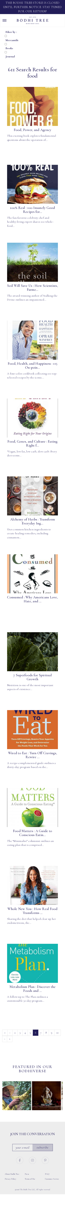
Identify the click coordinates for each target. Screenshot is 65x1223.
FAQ (47, 1174)
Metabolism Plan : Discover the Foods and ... (32, 989)
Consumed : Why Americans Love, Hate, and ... (32, 599)
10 (57, 1032)
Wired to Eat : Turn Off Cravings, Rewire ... (32, 755)
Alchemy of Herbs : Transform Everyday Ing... (32, 521)
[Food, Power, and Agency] (32, 106)
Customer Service (52, 1179)
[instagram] (33, 1160)
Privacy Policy (10, 1179)
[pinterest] (45, 1160)
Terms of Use (30, 1179)
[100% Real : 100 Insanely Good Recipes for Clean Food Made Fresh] (32, 184)
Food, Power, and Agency (32, 130)
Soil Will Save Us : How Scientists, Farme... (32, 287)
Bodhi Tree (32, 20)
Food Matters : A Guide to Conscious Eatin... (32, 833)
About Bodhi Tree (12, 1174)
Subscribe (43, 1147)
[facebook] (20, 1160)
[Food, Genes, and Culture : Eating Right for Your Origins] (32, 418)
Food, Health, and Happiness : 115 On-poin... (32, 365)
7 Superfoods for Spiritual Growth (32, 677)
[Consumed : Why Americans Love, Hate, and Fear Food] (32, 573)
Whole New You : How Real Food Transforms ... (32, 911)
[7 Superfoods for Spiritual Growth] (32, 651)
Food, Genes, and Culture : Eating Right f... (32, 443)
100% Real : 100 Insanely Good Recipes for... (32, 210)
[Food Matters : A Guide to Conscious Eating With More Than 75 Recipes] (32, 807)
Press (27, 1174)
